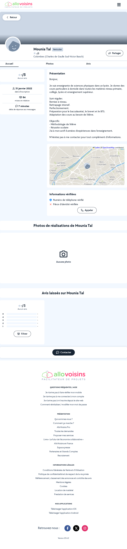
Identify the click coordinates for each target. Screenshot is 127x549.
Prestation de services (64, 494)
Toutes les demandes (64, 431)
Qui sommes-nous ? (63, 419)
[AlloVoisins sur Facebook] (67, 528)
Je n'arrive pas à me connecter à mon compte (63, 396)
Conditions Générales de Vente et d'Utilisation (63, 470)
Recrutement (63, 455)
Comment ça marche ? (63, 423)
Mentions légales (63, 482)
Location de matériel (64, 490)
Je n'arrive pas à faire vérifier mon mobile (63, 392)
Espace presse (63, 447)
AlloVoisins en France (63, 443)
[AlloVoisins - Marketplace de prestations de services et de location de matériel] (18, 6)
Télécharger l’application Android (63, 512)
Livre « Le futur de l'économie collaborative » (63, 439)
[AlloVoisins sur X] (76, 528)
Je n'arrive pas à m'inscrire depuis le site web (63, 400)
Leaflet (97, 148)
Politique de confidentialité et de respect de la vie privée (63, 474)
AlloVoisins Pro (63, 427)
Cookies (63, 486)
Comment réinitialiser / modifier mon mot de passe (63, 404)
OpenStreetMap (108, 148)
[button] (87, 166)
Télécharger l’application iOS (63, 508)
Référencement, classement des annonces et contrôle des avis (63, 478)
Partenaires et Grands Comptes (63, 451)
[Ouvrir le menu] (119, 5)
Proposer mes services (63, 435)
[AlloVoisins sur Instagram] (85, 528)
